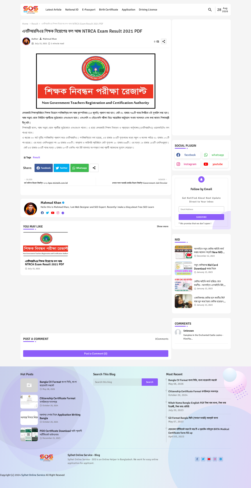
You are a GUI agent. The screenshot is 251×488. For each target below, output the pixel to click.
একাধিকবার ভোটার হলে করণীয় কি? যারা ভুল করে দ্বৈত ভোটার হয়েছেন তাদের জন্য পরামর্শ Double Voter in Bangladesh (210, 299)
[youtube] (52, 212)
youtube (218, 164)
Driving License (148, 9)
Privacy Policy (221, 482)
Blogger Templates (43, 482)
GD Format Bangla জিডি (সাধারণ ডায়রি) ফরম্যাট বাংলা (193, 417)
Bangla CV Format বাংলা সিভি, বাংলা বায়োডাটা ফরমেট (58, 383)
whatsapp (218, 155)
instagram (190, 164)
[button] (210, 9)
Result (34, 23)
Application (128, 9)
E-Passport (88, 9)
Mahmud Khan (51, 203)
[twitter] (47, 212)
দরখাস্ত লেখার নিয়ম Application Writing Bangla (60, 416)
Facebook (46, 168)
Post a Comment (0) (95, 353)
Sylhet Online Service (33, 475)
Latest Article (54, 9)
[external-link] (62, 212)
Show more (162, 226)
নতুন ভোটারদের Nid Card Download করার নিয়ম (206, 266)
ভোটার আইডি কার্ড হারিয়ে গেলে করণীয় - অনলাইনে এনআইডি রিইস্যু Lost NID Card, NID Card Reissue (210, 283)
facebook (190, 155)
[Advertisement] (95, 305)
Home (25, 23)
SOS (68, 482)
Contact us (205, 482)
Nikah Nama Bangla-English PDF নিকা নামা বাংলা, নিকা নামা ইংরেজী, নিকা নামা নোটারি (197, 404)
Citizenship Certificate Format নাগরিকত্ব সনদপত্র (57, 400)
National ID (71, 9)
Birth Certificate (108, 9)
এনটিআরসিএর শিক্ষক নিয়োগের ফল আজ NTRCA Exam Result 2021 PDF (44, 263)
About (193, 482)
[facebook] (42, 212)
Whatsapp (81, 168)
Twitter (63, 168)
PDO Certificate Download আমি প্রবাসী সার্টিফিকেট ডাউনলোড (61, 432)
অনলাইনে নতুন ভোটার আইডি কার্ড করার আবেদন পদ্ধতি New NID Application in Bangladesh (209, 250)
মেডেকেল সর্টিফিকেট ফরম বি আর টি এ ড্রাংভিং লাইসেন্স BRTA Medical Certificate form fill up (198, 431)
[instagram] (58, 212)
